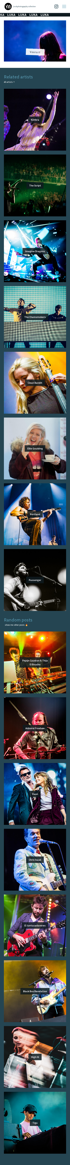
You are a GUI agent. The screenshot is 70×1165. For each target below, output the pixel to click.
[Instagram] (56, 6)
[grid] (35, 42)
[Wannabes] (8, 6)
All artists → (9, 82)
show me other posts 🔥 (16, 625)
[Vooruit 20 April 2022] (35, 22)
